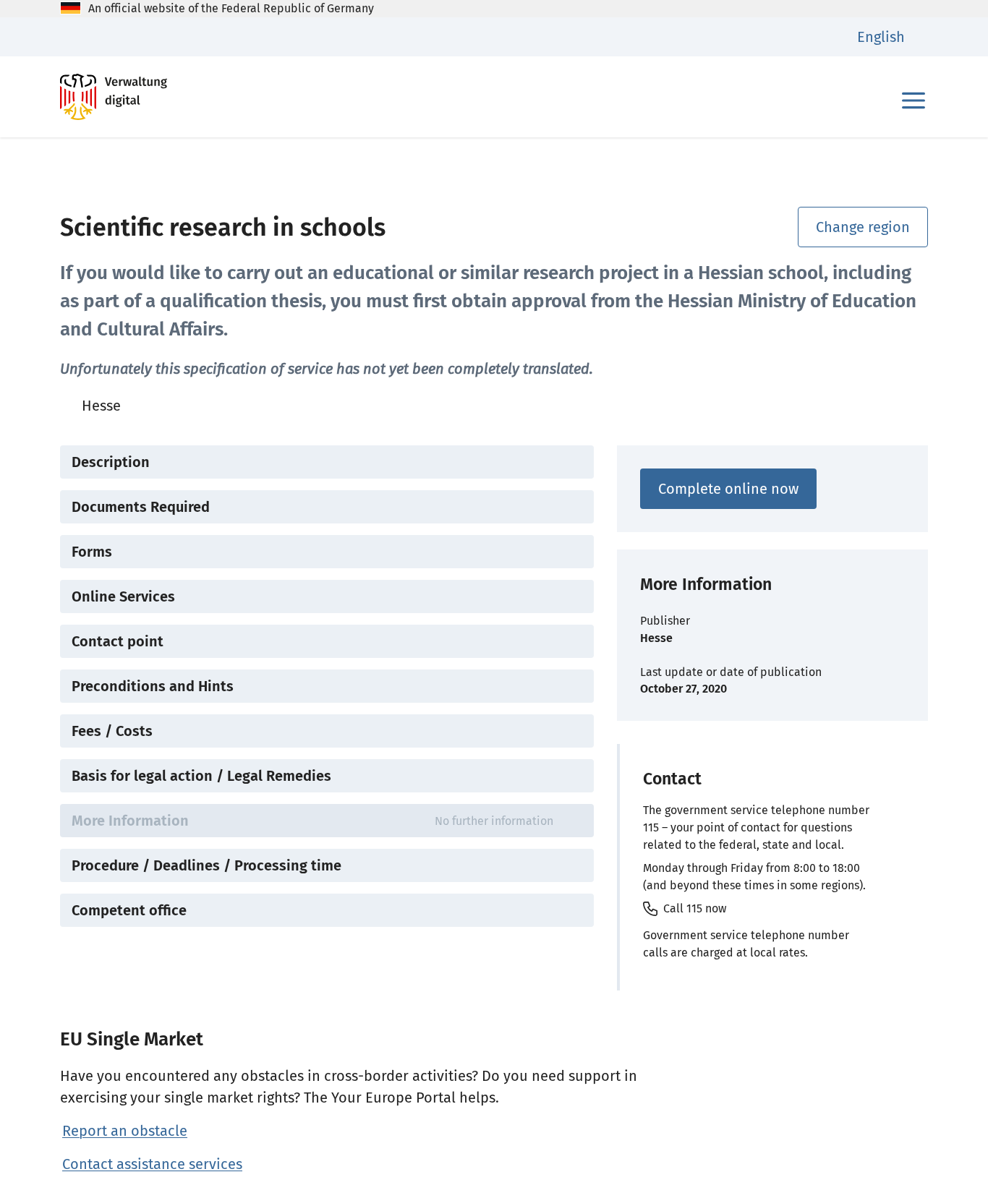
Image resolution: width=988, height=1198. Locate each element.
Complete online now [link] (728, 488)
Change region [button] (863, 227)
